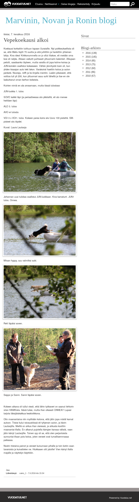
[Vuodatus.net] (17, 497)
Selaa (68, 4)
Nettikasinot (51, 4)
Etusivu (39, 4)
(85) (90, 60)
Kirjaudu (96, 4)
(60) (90, 68)
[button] (58, 4)
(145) (91, 56)
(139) (91, 53)
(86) (90, 72)
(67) (90, 75)
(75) (90, 64)
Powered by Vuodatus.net (120, 497)
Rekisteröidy (83, 4)
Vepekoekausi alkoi (26, 40)
